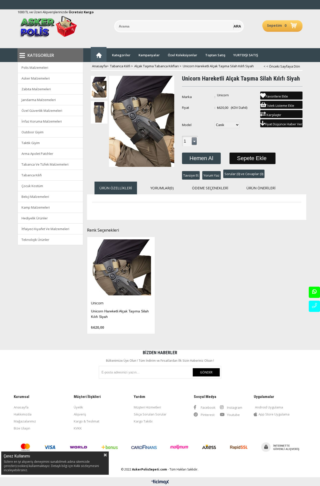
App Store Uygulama (274, 414)
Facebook (208, 407)
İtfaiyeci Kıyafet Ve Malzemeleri (45, 229)
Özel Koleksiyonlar (182, 55)
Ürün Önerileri (261, 188)
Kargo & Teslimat (86, 421)
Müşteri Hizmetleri (147, 407)
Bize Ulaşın (22, 428)
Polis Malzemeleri (35, 67)
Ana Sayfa (98, 54)
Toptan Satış (215, 55)
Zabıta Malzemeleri (36, 89)
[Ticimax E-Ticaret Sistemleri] (160, 482)
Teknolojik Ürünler (35, 239)
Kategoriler (121, 55)
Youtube (233, 414)
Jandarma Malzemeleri (39, 100)
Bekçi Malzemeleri (35, 196)
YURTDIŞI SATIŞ (245, 55)
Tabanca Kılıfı (32, 175)
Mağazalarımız (25, 421)
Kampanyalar (149, 55)
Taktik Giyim (31, 143)
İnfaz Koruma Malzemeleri (42, 121)
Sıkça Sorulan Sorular (150, 414)
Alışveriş (80, 414)
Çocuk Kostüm (32, 186)
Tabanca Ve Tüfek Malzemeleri (45, 164)
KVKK (78, 428)
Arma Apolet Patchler (37, 153)
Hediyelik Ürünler (35, 218)
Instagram (234, 407)
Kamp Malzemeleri (36, 207)
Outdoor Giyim (33, 132)
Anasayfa (21, 407)
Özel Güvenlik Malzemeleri (42, 110)
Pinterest (207, 414)
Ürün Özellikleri (116, 188)
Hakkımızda (23, 414)
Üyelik (78, 407)
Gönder (206, 372)
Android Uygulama (269, 407)
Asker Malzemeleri (36, 78)
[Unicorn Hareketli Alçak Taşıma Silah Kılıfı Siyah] (121, 268)
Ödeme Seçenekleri (210, 188)
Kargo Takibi (143, 421)
